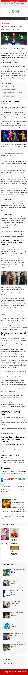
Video (9, 163)
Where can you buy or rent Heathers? (9, 96)
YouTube (21, 320)
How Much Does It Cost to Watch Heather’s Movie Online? (13, 88)
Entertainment (5, 23)
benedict (2, 29)
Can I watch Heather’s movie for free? (9, 89)
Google (23, 462)
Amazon (12, 110)
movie (18, 52)
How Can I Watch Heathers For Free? (9, 95)
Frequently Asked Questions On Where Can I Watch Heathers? (12, 93)
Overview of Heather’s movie (7, 91)
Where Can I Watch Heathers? (8, 86)
